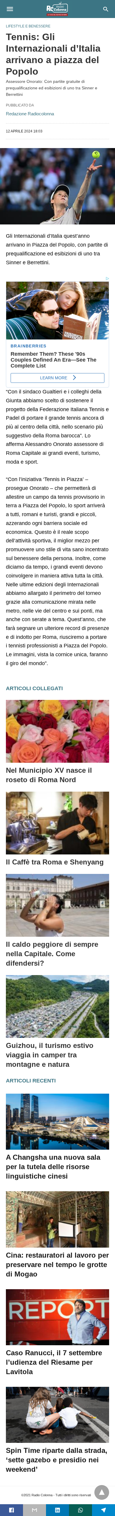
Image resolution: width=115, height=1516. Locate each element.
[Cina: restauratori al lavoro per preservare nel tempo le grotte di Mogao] (57, 1219)
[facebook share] (11, 1510)
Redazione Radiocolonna (30, 113)
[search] (105, 9)
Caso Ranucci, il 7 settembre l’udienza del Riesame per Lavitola (54, 1362)
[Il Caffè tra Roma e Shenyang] (57, 823)
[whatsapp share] (80, 1510)
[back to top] (101, 1492)
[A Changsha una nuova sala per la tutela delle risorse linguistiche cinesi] (57, 1122)
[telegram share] (103, 1510)
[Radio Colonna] (57, 9)
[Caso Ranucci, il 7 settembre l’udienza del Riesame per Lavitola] (57, 1317)
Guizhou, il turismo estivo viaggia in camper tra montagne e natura (49, 1054)
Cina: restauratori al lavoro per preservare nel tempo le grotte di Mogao (57, 1264)
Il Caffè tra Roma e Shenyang (55, 862)
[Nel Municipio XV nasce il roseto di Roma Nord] (57, 731)
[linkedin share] (57, 1510)
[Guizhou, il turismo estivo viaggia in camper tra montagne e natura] (57, 1006)
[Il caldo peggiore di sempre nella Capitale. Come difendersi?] (57, 905)
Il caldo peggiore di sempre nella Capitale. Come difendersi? (52, 953)
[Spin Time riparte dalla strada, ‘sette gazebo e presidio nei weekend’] (57, 1415)
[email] (34, 1510)
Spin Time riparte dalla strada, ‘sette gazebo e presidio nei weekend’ (56, 1459)
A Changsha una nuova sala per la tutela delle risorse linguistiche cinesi (53, 1166)
